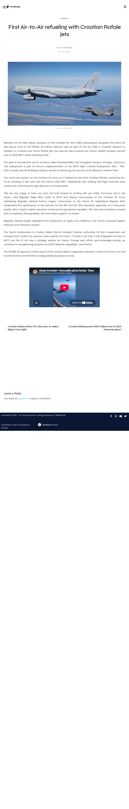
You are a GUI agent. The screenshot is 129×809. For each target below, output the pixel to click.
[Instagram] (116, 416)
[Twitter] (125, 416)
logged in (23, 398)
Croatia (64, 19)
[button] (125, 6)
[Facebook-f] (111, 416)
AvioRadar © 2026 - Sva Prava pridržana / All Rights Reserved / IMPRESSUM (33, 415)
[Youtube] (120, 416)
